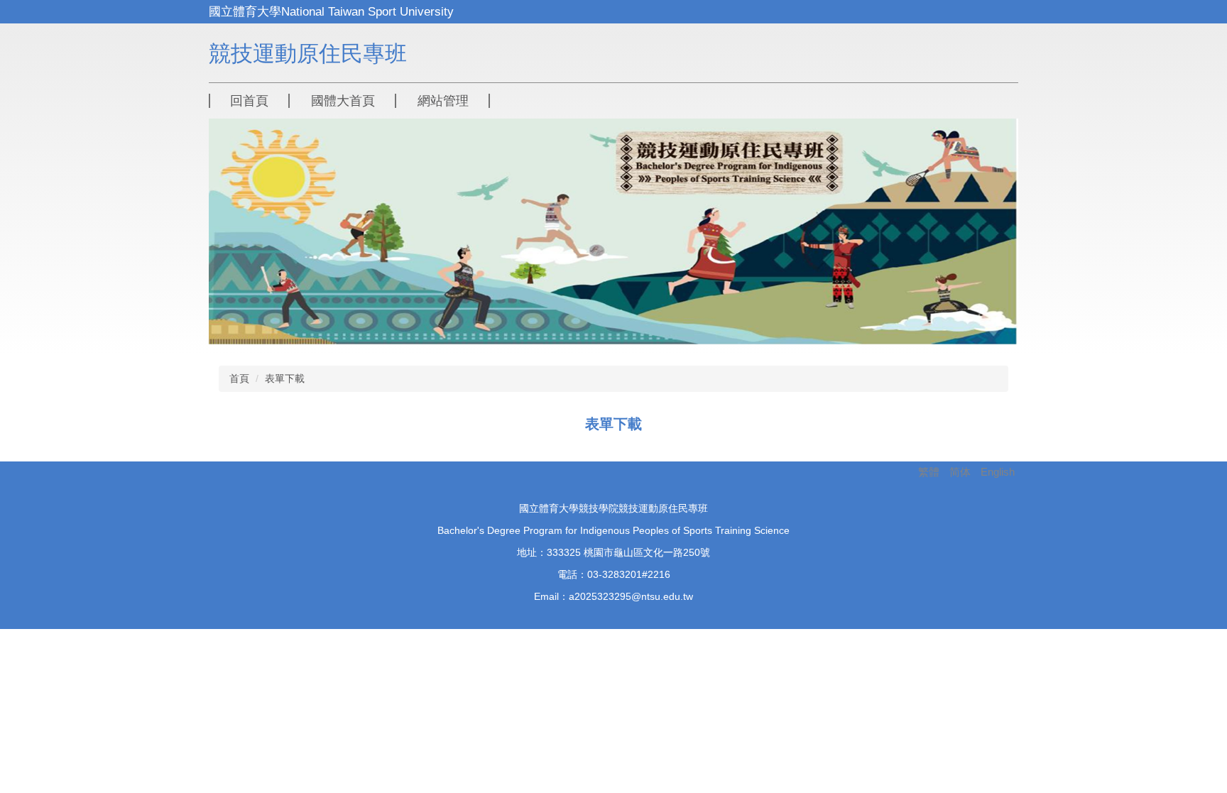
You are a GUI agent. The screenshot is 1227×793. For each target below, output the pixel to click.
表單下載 (285, 378)
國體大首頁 (343, 101)
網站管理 (443, 101)
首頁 (239, 378)
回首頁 (249, 101)
